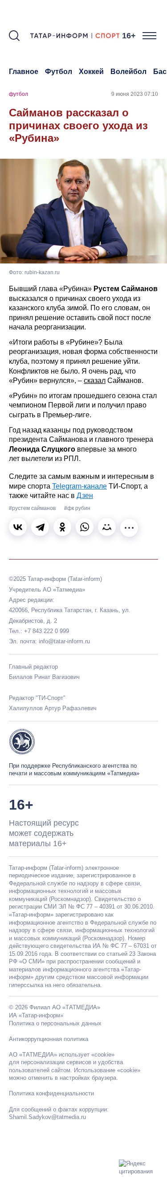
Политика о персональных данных (55, 1023)
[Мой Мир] (107, 527)
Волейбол (128, 71)
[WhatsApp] (85, 527)
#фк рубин (77, 508)
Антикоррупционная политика (48, 1039)
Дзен (85, 495)
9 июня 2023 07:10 (134, 94)
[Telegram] (40, 527)
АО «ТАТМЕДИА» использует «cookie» (61, 1054)
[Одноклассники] (62, 527)
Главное (23, 71)
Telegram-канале (79, 486)
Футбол (58, 71)
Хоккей (91, 71)
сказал (95, 380)
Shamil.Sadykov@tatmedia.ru (47, 1117)
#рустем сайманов (33, 508)
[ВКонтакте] (18, 527)
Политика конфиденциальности (51, 1093)
